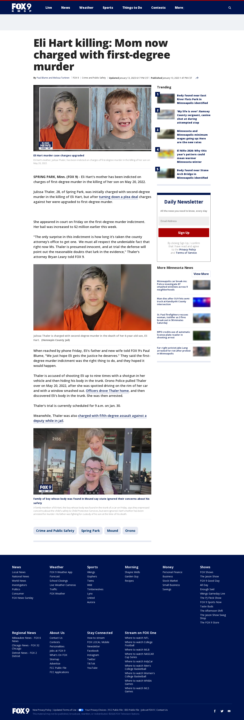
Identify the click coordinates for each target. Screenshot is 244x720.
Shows (205, 567)
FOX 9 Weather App (61, 572)
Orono (130, 530)
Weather (57, 567)
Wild (89, 585)
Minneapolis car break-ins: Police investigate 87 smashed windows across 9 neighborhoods (172, 285)
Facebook (93, 650)
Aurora (91, 602)
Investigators (19, 585)
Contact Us (56, 637)
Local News (19, 572)
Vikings (91, 572)
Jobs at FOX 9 (57, 650)
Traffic (53, 589)
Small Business (171, 585)
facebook (215, 711)
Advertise (55, 663)
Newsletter (93, 646)
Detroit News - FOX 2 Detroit (24, 654)
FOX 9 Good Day (210, 580)
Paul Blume (42, 77)
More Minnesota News (175, 267)
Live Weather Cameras (63, 585)
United (91, 597)
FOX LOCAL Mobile (98, 642)
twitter (222, 711)
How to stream (96, 637)
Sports (92, 567)
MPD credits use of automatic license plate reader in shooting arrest (173, 334)
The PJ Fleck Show (210, 597)
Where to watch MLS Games (137, 689)
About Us (57, 633)
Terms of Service (186, 252)
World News (19, 580)
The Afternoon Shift (211, 610)
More (179, 8)
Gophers (92, 576)
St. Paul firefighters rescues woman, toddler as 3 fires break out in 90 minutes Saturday (172, 318)
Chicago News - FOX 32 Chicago (25, 647)
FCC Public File (58, 667)
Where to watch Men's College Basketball (138, 667)
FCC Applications (59, 672)
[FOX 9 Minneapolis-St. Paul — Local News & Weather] (24, 7)
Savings (167, 589)
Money (168, 567)
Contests (55, 642)
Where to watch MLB (137, 649)
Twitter (91, 659)
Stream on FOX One (140, 633)
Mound (112, 530)
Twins (90, 580)
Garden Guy (131, 576)
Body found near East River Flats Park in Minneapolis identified (192, 99)
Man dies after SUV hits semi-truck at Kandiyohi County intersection (173, 301)
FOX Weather (57, 593)
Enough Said (207, 589)
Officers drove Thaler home (107, 390)
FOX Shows (206, 572)
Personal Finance (172, 572)
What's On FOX (58, 655)
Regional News (24, 633)
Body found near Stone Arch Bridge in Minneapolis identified (192, 174)
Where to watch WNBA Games (138, 682)
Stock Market (170, 580)
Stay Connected (100, 633)
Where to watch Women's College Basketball (140, 674)
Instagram (93, 655)
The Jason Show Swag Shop (213, 616)
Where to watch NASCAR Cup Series (139, 655)
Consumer (18, 593)
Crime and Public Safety (94, 77)
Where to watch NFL (137, 637)
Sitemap (54, 659)
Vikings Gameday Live (212, 593)
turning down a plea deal (118, 197)
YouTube (92, 667)
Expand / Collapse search (230, 7)
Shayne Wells (132, 572)
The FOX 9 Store (209, 622)
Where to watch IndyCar (139, 661)
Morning (131, 567)
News (16, 567)
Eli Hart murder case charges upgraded (58, 155)
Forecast (55, 576)
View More (201, 274)
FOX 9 (76, 77)
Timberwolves (95, 589)
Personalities (57, 646)
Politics (16, 589)
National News (20, 576)
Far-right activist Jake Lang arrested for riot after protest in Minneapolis (174, 350)
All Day (204, 585)
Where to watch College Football (139, 643)
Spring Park (90, 530)
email (229, 711)
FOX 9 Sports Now (210, 602)
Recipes (129, 580)
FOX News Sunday (22, 597)
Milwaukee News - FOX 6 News (26, 639)
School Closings (59, 580)
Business (168, 576)
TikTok (91, 663)
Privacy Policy (187, 249)
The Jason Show (209, 576)
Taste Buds (206, 606)
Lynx (90, 593)
